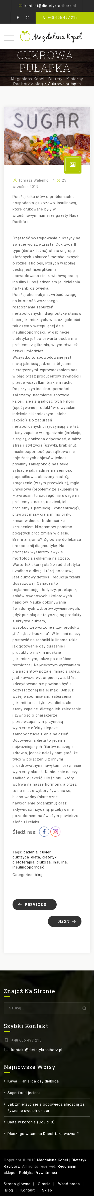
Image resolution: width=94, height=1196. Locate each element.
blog (39, 875)
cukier (45, 852)
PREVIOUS (35, 904)
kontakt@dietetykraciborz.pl (50, 6)
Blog (9, 1190)
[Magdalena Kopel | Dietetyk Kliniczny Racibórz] (47, 36)
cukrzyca (21, 857)
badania (31, 852)
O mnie (44, 1184)
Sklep (47, 1190)
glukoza (44, 862)
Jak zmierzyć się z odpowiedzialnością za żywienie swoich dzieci (46, 1107)
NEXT (64, 921)
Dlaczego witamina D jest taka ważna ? (43, 1133)
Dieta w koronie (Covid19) (31, 1122)
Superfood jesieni (24, 1093)
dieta (35, 857)
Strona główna (17, 1184)
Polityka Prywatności (38, 1172)
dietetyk (49, 857)
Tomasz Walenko (33, 180)
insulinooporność (28, 867)
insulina (60, 862)
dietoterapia (24, 862)
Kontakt (28, 1190)
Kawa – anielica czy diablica (33, 1081)
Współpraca (69, 1184)
